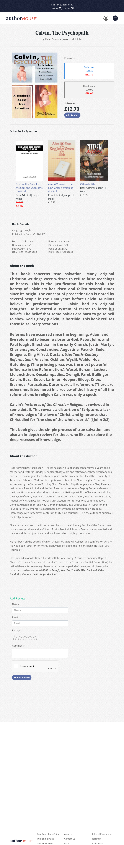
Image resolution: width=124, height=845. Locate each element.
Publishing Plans (45, 838)
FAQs (66, 843)
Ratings (16, 630)
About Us (68, 834)
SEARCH (54, 8)
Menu (116, 17)
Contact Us (69, 838)
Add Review (17, 598)
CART (67, 8)
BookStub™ (97, 843)
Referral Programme (101, 834)
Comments (18, 645)
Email (15, 617)
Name (15, 604)
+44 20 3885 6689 (64, 4)
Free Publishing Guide (48, 834)
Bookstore (96, 838)
